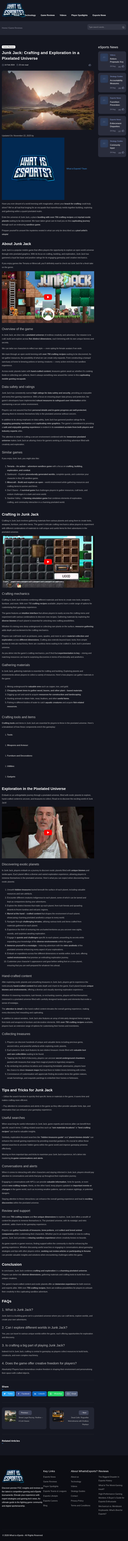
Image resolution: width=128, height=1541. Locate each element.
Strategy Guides (116, 76)
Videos (63, 15)
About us (75, 1477)
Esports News (99, 15)
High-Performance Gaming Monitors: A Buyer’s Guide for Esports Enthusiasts (111, 1498)
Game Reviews (48, 15)
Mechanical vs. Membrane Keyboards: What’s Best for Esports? (110, 1510)
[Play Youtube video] (48, 297)
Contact (74, 1496)
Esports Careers (50, 1501)
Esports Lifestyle (50, 1496)
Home (17, 15)
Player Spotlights (79, 15)
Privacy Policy (77, 1501)
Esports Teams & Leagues (54, 1491)
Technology (30, 15)
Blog (45, 1505)
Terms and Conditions (80, 1505)
